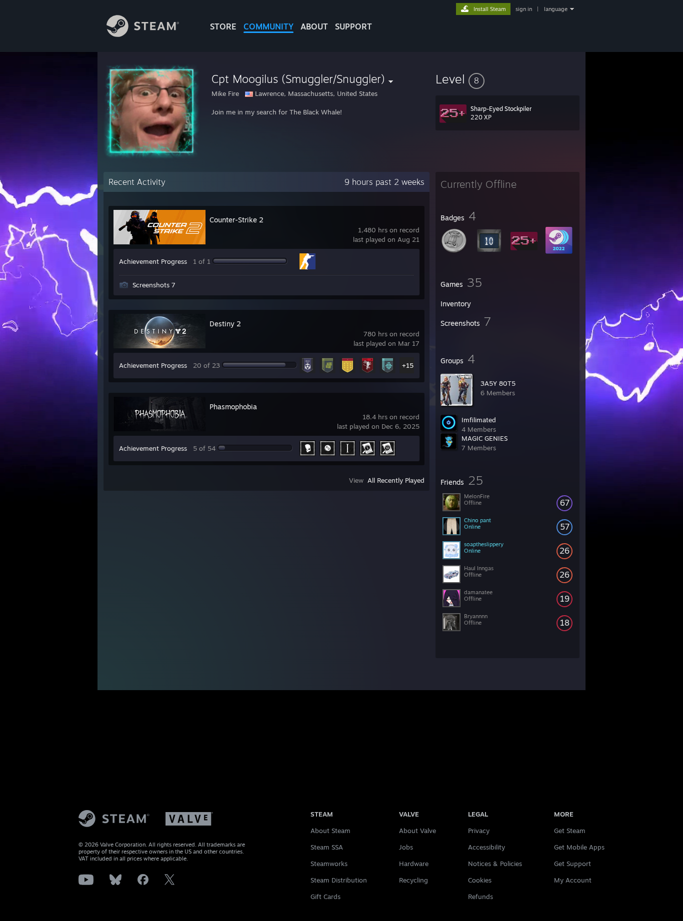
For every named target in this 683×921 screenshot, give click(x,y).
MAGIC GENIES (485, 438)
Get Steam (570, 831)
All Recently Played (396, 480)
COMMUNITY (269, 26)
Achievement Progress (153, 261)
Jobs (406, 847)
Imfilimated (479, 420)
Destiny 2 (225, 323)
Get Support (572, 864)
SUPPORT (353, 26)
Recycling (413, 880)
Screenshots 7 (154, 285)
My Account (573, 880)
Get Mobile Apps (579, 847)
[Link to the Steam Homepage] (142, 34)
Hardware (413, 864)
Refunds (480, 897)
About (314, 26)
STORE (223, 26)
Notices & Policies (495, 864)
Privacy (479, 831)
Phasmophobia (233, 406)
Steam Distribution (338, 880)
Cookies (480, 880)
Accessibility (486, 847)
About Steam (330, 831)
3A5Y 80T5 (498, 383)
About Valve (417, 831)
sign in (524, 8)
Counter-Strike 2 (237, 219)
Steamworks (329, 864)
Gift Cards (325, 897)
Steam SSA (326, 847)
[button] (508, 79)
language (556, 8)
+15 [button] (408, 365)
